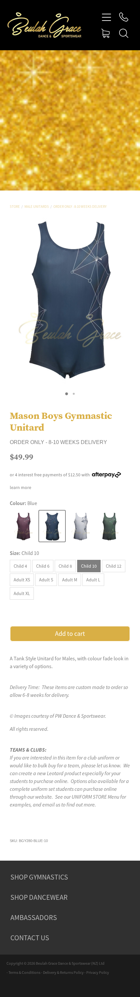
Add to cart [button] (70, 634)
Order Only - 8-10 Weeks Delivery (79, 206)
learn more (20, 487)
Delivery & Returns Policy (63, 972)
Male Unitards (36, 206)
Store (15, 206)
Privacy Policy (97, 972)
